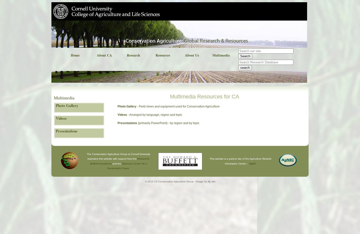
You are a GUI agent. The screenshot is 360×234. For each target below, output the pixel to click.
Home (75, 55)
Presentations (127, 123)
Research (133, 55)
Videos (122, 115)
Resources (163, 55)
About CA (104, 55)
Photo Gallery (127, 106)
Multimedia (221, 55)
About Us (192, 55)
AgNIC (252, 163)
